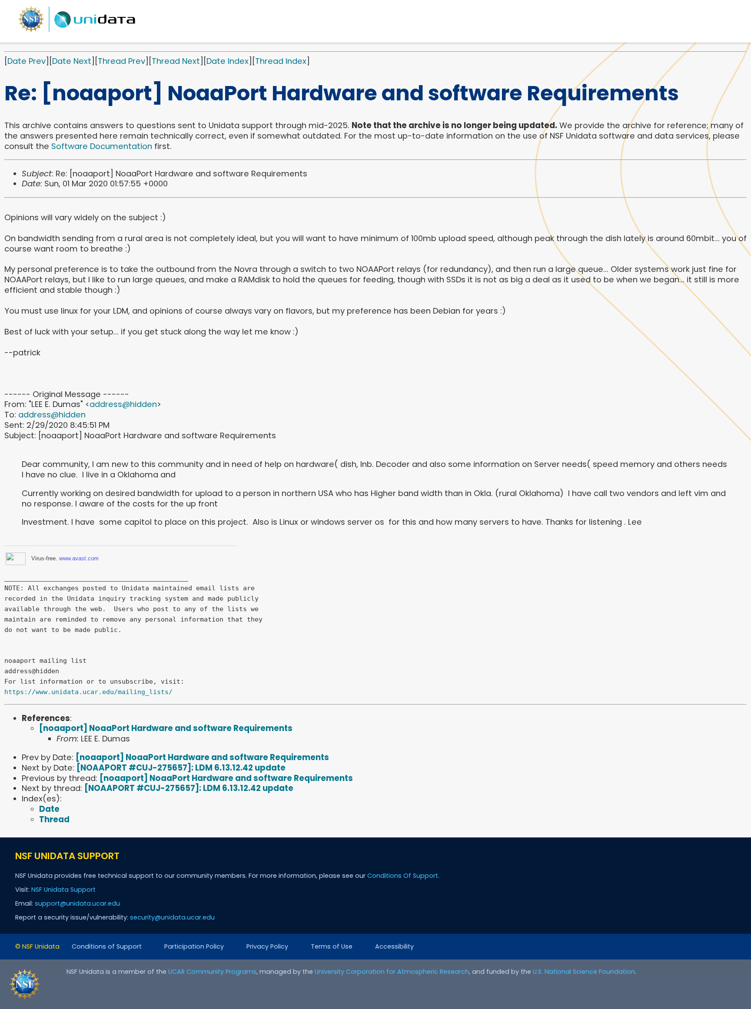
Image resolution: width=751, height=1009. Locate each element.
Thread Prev (121, 61)
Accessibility (394, 946)
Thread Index (280, 61)
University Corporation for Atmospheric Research (392, 971)
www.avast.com (79, 558)
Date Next (71, 61)
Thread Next (176, 61)
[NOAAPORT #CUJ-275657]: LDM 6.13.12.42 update (181, 767)
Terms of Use (331, 946)
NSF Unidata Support (63, 889)
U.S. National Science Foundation (584, 971)
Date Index (227, 61)
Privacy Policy (267, 946)
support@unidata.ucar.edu (77, 903)
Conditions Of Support (402, 875)
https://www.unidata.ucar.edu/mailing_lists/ (88, 692)
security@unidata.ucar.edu (172, 917)
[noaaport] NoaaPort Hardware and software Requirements (165, 728)
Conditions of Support (107, 946)
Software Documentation (101, 146)
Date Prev (26, 61)
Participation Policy (194, 946)
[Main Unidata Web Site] (77, 31)
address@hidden (123, 404)
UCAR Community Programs (212, 971)
